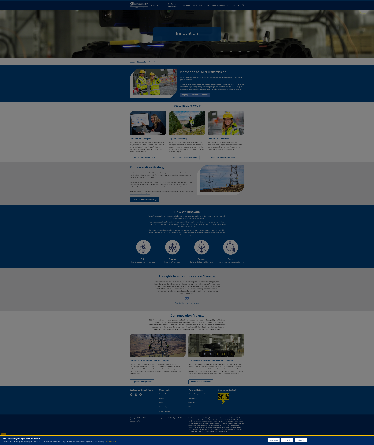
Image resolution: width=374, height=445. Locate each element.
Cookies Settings (273, 440)
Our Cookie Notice (110, 441)
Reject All (287, 440)
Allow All (301, 440)
